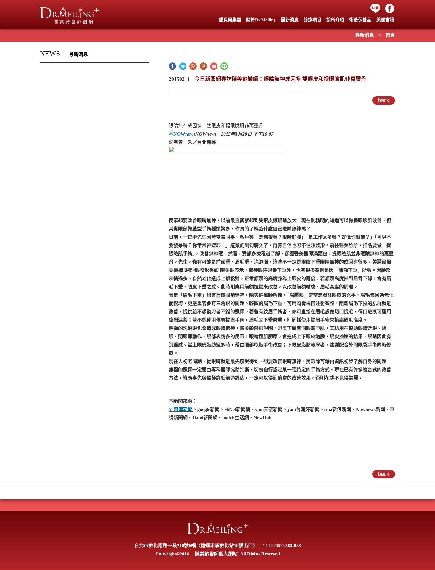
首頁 (390, 35)
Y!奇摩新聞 (181, 409)
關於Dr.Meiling (261, 19)
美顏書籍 (385, 19)
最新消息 (364, 35)
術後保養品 (360, 19)
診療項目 (312, 19)
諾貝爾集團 (230, 19)
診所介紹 (335, 19)
